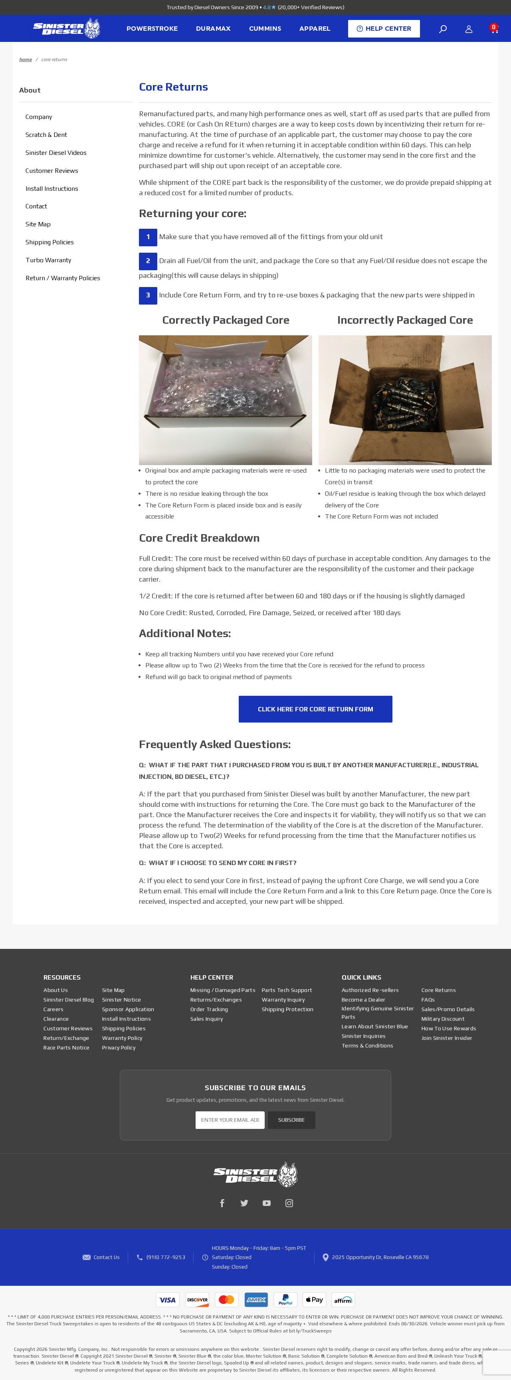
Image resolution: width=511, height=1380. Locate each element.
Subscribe (291, 1120)
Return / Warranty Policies (63, 278)
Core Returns (439, 990)
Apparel (315, 29)
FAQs (428, 999)
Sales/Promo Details (448, 1009)
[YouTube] (266, 1203)
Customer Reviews (52, 170)
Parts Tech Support (287, 990)
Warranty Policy (122, 1038)
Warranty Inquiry (283, 999)
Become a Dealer (363, 999)
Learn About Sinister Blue (375, 1026)
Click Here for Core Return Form (315, 709)
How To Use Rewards (449, 1028)
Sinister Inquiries (364, 1036)
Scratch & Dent (46, 135)
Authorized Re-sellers (370, 990)
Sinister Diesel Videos (56, 152)
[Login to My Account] (469, 29)
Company (39, 117)
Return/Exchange (66, 1038)
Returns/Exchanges (216, 999)
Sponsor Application (128, 1009)
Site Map (38, 224)
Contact (36, 206)
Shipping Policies (50, 242)
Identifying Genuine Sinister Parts (378, 1012)
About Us (56, 990)
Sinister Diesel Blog (69, 999)
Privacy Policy (118, 1047)
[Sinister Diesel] (66, 28)
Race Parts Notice (66, 1047)
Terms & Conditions (367, 1045)
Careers (53, 1009)
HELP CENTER (388, 29)
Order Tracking (209, 1009)
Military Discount (443, 1019)
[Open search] (443, 29)
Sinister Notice (121, 999)
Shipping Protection (288, 1009)
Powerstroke (152, 29)
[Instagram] (289, 1203)
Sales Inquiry (206, 1019)
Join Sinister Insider (447, 1038)
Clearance (56, 1019)
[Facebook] (222, 1203)
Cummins (265, 29)
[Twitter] (244, 1203)
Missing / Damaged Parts (223, 990)
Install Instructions (52, 188)
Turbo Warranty (48, 260)
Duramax (213, 29)
